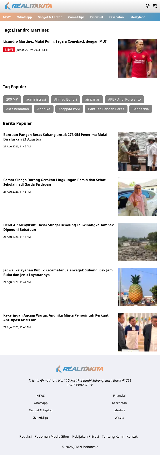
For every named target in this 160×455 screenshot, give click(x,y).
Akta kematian (17, 109)
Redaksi (25, 436)
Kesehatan (116, 17)
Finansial (96, 17)
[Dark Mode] (147, 6)
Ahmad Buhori (65, 99)
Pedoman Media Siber (52, 436)
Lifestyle (136, 17)
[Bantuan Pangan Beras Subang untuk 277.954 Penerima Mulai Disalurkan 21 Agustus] (137, 151)
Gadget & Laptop (50, 17)
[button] (137, 17)
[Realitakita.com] (29, 6)
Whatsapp (24, 17)
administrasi (36, 99)
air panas (92, 99)
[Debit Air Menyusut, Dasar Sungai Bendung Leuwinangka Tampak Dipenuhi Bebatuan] (137, 242)
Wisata (119, 417)
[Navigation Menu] (155, 6)
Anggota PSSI (69, 109)
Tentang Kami (113, 436)
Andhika (43, 109)
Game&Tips (76, 17)
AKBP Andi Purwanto (124, 99)
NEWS (7, 17)
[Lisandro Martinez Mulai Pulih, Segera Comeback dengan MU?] (137, 58)
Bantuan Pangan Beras (106, 109)
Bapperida (140, 109)
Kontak (132, 436)
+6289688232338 (80, 385)
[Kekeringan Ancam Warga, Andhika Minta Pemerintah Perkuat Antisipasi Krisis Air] (137, 332)
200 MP (12, 99)
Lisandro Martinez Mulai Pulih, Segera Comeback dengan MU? (55, 41)
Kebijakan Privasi (85, 436)
